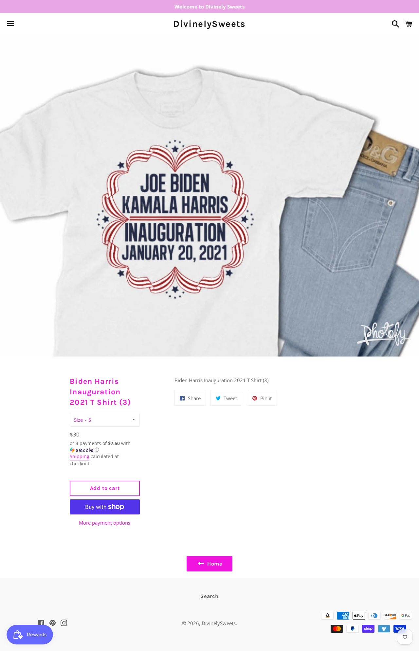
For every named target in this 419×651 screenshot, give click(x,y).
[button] (104, 446)
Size (78, 420)
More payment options (104, 522)
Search (209, 596)
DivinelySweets (209, 23)
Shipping (79, 456)
